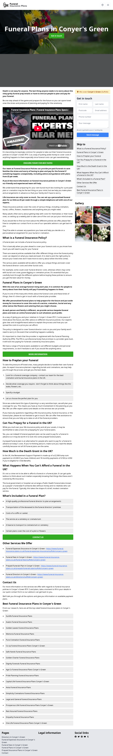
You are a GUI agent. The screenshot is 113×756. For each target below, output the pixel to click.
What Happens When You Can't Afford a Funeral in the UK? (92, 173)
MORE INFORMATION (38, 354)
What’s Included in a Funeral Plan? (91, 179)
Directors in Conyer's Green (13, 737)
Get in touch (56, 36)
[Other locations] (102, 5)
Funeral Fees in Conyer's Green (15, 745)
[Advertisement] (56, 70)
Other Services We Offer (87, 182)
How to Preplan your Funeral (89, 156)
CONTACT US (38, 537)
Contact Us (81, 186)
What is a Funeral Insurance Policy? (91, 148)
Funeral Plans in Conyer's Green (90, 152)
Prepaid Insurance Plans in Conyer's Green (20, 750)
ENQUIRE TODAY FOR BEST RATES (38, 163)
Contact (5, 753)
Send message (93, 135)
